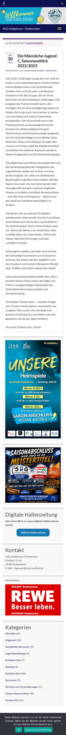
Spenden (10, 666)
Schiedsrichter (13, 660)
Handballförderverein (17, 646)
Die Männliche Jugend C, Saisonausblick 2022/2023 (37, 60)
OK (18, 729)
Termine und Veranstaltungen (21, 686)
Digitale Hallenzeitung (33, 532)
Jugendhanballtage (15, 653)
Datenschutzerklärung (38, 729)
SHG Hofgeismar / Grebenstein (21, 28)
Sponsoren (11, 680)
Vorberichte (50, 70)
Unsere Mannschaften (34, 70)
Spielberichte (12, 673)
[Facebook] (4, 2)
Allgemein (10, 640)
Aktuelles (10, 633)
